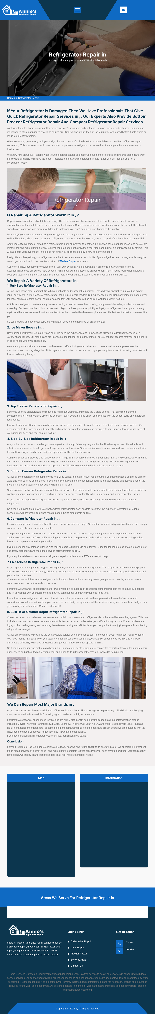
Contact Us (77, 965)
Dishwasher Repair (81, 941)
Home (10, 98)
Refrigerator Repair (28, 98)
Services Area (78, 959)
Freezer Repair (79, 953)
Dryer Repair (77, 947)
